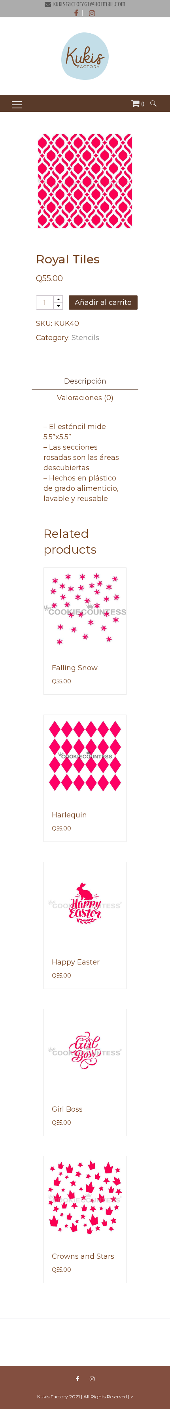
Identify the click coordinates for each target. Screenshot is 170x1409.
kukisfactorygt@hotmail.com (89, 4)
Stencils (85, 337)
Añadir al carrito (103, 302)
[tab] (85, 381)
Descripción (85, 381)
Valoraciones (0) (85, 397)
